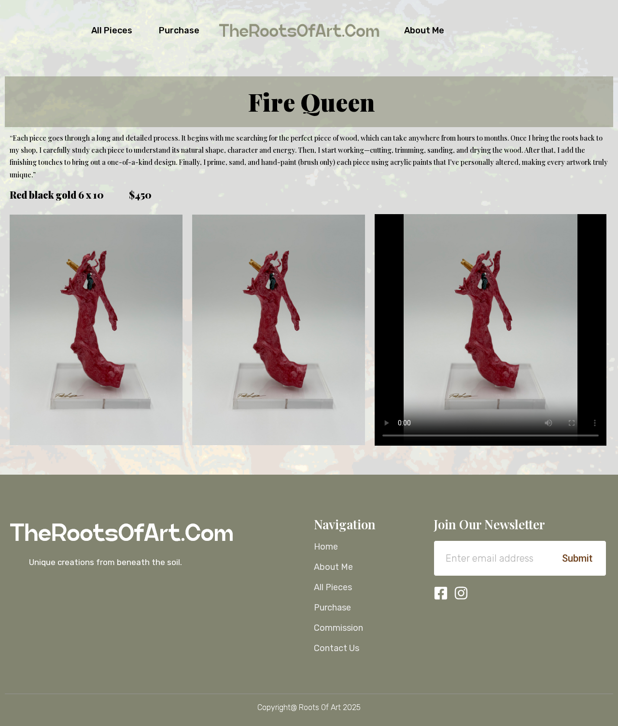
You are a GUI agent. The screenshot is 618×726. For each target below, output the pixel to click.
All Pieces (111, 30)
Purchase (179, 30)
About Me (424, 30)
